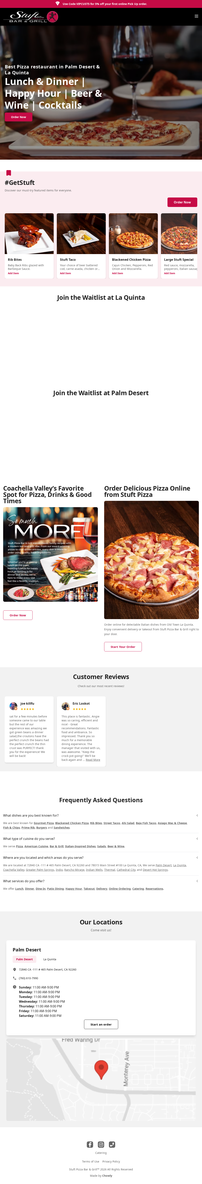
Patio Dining (55, 889)
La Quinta (179, 865)
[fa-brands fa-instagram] (101, 1144)
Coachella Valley (13, 870)
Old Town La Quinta (180, 624)
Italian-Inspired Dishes (80, 846)
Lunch (19, 889)
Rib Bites (96, 823)
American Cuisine (36, 846)
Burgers (41, 827)
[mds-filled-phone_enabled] (112, 1144)
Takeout (89, 889)
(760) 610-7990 (28, 978)
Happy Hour (73, 889)
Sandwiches (62, 827)
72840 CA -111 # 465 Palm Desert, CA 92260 (47, 969)
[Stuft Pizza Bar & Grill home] (30, 16)
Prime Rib (28, 827)
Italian (145, 624)
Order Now (182, 202)
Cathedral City (126, 870)
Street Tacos (112, 823)
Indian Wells (94, 870)
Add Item (13, 273)
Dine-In (41, 889)
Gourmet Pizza (44, 823)
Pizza (19, 846)
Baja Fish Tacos (146, 823)
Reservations (154, 889)
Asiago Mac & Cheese (172, 823)
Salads (101, 846)
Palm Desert (164, 865)
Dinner (29, 889)
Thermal (109, 870)
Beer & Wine (116, 846)
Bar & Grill (57, 846)
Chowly (107, 1175)
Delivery (101, 889)
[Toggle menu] (196, 16)
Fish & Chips (11, 827)
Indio (59, 870)
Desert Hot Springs (155, 870)
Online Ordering (120, 889)
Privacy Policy (111, 1161)
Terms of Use (90, 1161)
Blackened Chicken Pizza (72, 823)
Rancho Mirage (74, 870)
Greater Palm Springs (40, 870)
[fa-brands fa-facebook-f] (90, 1144)
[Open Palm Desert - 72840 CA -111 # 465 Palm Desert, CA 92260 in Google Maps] (101, 1080)
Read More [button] (93, 760)
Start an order (101, 1024)
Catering (138, 889)
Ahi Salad (128, 823)
